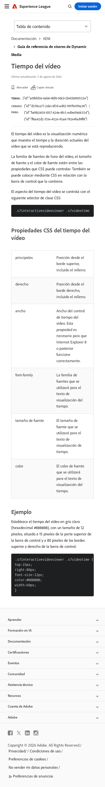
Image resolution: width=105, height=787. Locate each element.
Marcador (22, 87)
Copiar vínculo (45, 87)
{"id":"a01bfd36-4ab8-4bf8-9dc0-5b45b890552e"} (55, 98)
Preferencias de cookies (27, 759)
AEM (46, 38)
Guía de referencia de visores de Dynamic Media (48, 50)
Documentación (24, 38)
